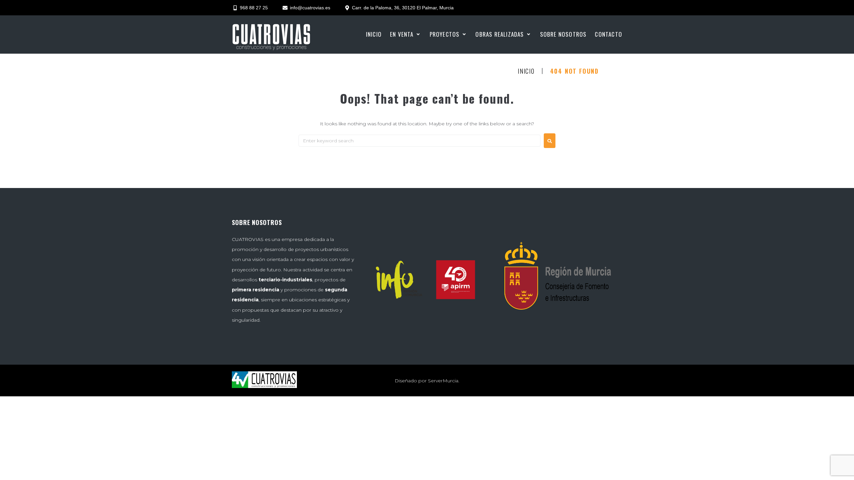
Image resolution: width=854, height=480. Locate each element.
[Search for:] (419, 141)
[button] (405, 34)
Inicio (526, 71)
